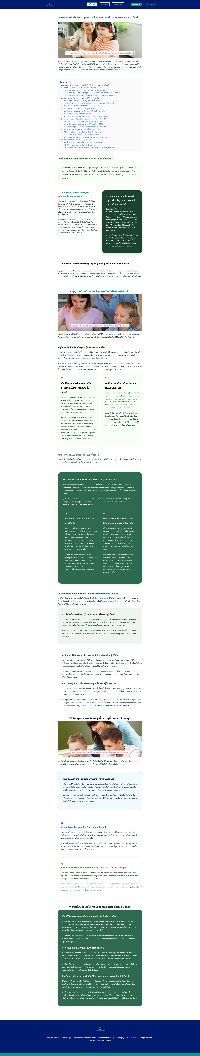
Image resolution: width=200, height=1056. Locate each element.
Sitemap (118, 4)
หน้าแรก (92, 4)
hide (70, 82)
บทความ (104, 4)
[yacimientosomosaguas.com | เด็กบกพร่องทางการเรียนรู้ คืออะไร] (64, 4)
